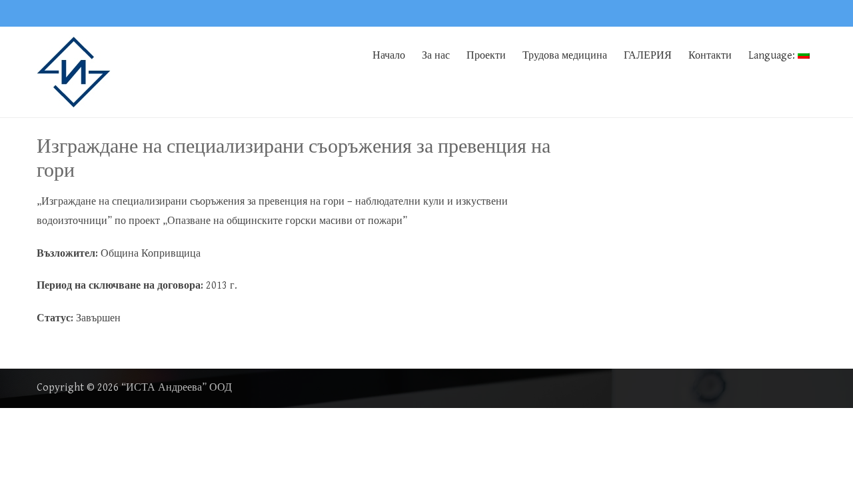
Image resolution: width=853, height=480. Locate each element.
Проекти (486, 55)
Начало (389, 55)
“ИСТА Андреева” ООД (176, 387)
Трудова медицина (564, 55)
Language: (773, 55)
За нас (436, 55)
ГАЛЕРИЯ (648, 55)
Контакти (710, 55)
